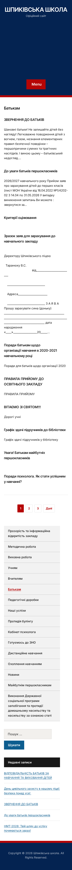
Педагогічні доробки (23, 600)
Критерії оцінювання (20, 218)
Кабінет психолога (22, 632)
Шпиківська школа (36, 9)
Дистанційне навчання (25, 653)
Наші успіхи (17, 610)
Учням (12, 568)
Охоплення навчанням (25, 664)
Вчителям (15, 578)
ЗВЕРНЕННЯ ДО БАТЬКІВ (24, 120)
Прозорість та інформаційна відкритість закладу (29, 533)
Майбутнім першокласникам (29, 685)
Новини (13, 675)
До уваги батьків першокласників (30, 171)
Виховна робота (20, 557)
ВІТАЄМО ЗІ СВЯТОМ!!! (22, 407)
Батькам (14, 589)
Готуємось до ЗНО (22, 642)
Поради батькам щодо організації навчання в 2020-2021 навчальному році (30, 350)
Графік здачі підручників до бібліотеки (35, 430)
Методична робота (22, 547)
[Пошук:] (32, 734)
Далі (49, 508)
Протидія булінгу (20, 621)
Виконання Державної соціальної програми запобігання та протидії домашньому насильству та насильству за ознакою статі (30, 705)
